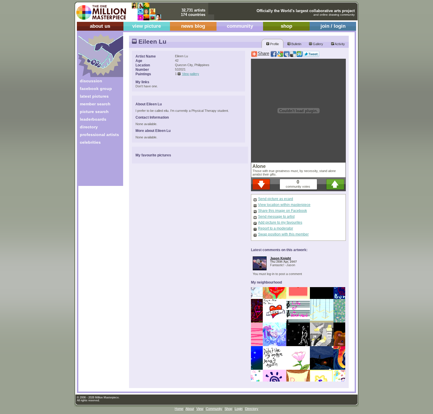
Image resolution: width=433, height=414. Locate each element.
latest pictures (94, 96)
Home (179, 408)
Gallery (317, 44)
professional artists (99, 134)
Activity (339, 44)
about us (100, 26)
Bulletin (295, 44)
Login (238, 408)
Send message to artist (276, 217)
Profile (274, 44)
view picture (146, 26)
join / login (333, 26)
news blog (193, 26)
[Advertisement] (96, 167)
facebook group (96, 88)
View (199, 408)
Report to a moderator (275, 228)
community (240, 26)
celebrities (90, 142)
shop (286, 26)
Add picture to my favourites (280, 222)
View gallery (190, 74)
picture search (94, 111)
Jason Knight (280, 258)
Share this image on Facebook (282, 211)
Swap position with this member (283, 234)
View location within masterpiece (284, 205)
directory (89, 127)
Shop (228, 408)
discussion (91, 80)
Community (214, 408)
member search (95, 104)
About (190, 408)
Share (263, 53)
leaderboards (93, 119)
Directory (251, 408)
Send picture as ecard (275, 199)
